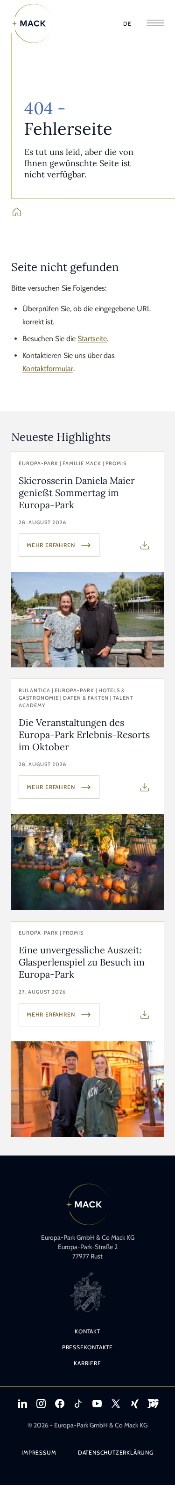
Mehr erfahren (51, 545)
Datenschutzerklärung (116, 1452)
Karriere (87, 1363)
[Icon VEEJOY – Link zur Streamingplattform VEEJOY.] (153, 1403)
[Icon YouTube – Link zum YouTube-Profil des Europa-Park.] (97, 1403)
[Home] (32, 23)
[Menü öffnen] (155, 24)
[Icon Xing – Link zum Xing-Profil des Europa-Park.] (134, 1403)
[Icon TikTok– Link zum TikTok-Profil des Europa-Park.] (78, 1403)
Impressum (38, 1452)
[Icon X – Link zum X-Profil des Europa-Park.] (115, 1403)
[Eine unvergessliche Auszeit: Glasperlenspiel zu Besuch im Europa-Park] (87, 1029)
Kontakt (87, 1331)
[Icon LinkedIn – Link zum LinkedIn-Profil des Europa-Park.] (22, 1403)
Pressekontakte (87, 1347)
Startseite (92, 338)
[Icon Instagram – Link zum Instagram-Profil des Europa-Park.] (41, 1403)
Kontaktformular (47, 368)
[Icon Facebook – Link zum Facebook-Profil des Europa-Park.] (59, 1403)
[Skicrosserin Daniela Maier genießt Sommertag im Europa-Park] (87, 559)
